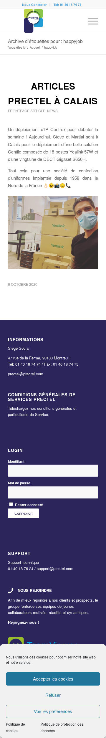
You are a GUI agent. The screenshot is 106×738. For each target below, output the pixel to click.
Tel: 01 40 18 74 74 (67, 4)
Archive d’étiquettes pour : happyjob (45, 41)
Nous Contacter (34, 4)
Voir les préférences (53, 711)
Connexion (23, 513)
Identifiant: (17, 461)
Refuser (53, 695)
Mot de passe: (20, 483)
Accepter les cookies (53, 678)
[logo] (44, 21)
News (52, 110)
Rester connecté (29, 504)
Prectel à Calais (53, 100)
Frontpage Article (26, 110)
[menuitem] (34, 4)
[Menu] (90, 21)
